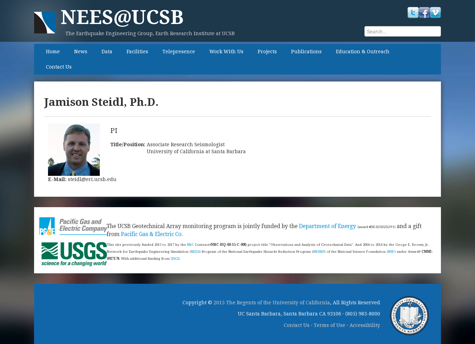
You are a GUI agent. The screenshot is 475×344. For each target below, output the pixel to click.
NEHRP (318, 251)
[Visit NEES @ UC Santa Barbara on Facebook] (424, 12)
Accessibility (364, 325)
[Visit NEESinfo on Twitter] (413, 12)
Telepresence (178, 51)
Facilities (137, 51)
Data (107, 51)
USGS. (175, 258)
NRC (190, 245)
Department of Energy (327, 226)
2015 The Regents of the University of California (272, 302)
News (80, 51)
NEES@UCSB (122, 17)
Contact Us (59, 67)
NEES (195, 251)
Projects (267, 51)
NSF (391, 251)
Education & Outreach (362, 51)
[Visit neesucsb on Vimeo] (435, 12)
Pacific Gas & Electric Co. (152, 234)
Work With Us (226, 51)
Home (53, 51)
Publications (306, 51)
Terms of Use (329, 325)
